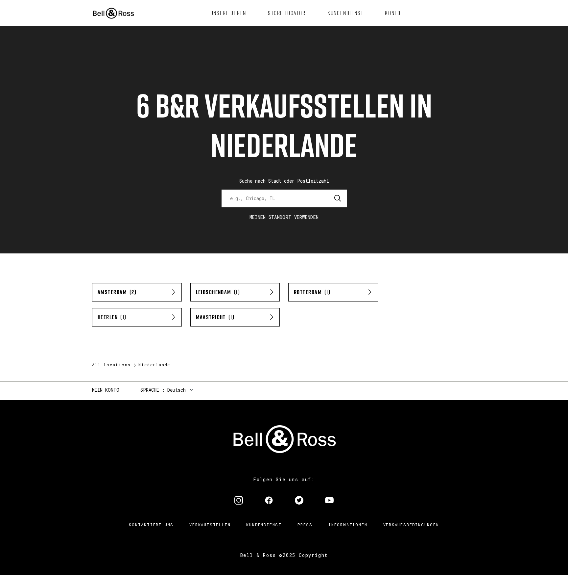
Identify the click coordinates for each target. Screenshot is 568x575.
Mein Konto (105, 390)
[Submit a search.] (338, 198)
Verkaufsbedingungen (411, 524)
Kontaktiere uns (151, 524)
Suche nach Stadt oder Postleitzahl (284, 181)
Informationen (347, 524)
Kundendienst (264, 524)
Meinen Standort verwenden (284, 217)
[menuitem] (228, 13)
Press (305, 524)
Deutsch (176, 390)
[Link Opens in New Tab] (238, 501)
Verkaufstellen (209, 524)
